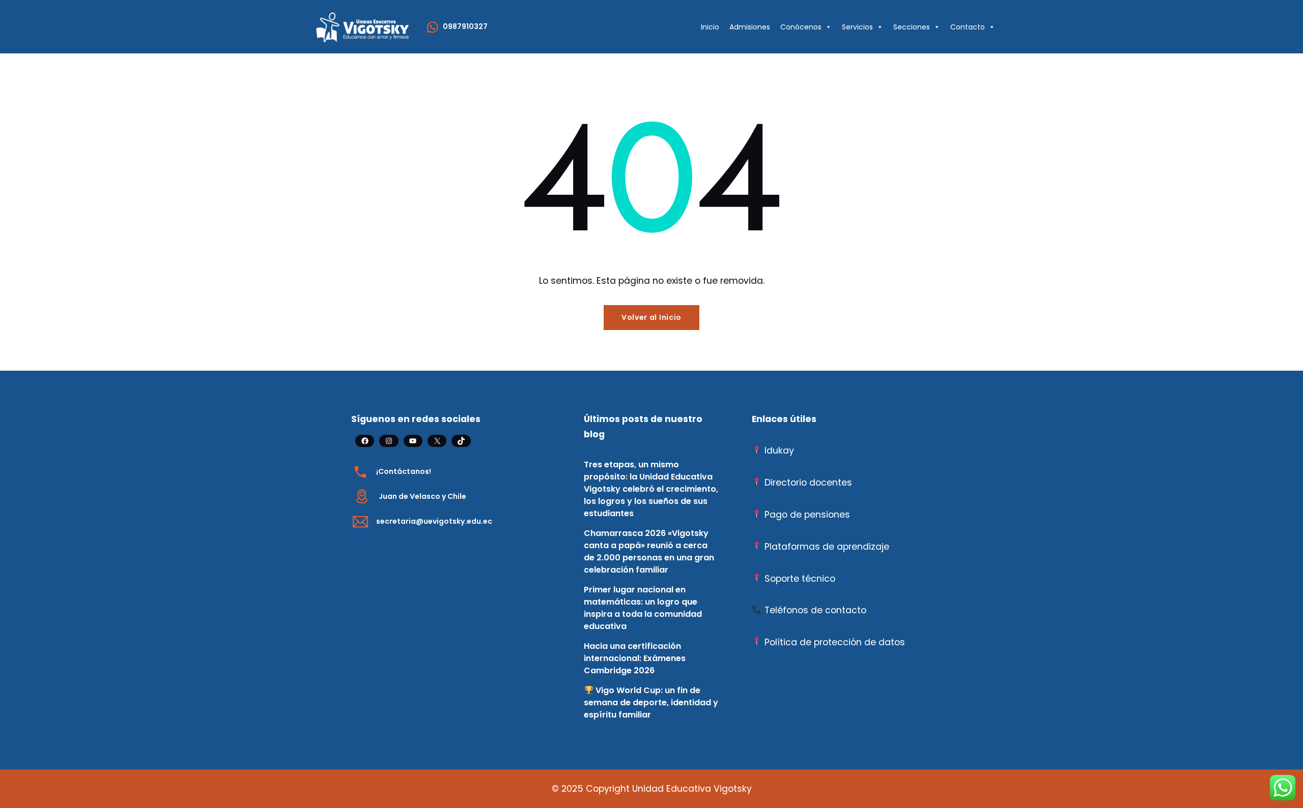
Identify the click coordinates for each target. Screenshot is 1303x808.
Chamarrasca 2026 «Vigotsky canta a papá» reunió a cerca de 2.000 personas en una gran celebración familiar (649, 551)
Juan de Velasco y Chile (422, 496)
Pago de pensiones (807, 514)
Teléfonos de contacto (815, 610)
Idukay (779, 450)
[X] (437, 441)
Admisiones (749, 27)
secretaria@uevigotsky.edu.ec (434, 521)
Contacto (967, 27)
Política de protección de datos (834, 642)
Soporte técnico (799, 579)
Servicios (857, 27)
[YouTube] (413, 441)
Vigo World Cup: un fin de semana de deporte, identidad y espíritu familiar (651, 702)
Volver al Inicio (651, 317)
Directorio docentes (808, 482)
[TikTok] (460, 441)
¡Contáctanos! (403, 471)
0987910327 (465, 26)
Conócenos (801, 27)
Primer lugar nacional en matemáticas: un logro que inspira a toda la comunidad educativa (643, 608)
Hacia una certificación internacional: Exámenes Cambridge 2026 (635, 658)
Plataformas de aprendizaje (826, 547)
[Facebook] (364, 441)
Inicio (710, 27)
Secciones (911, 27)
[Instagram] (388, 441)
